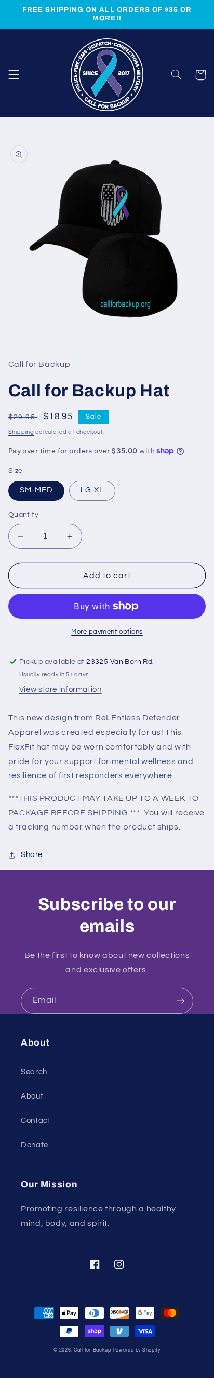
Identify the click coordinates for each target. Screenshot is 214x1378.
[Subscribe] (181, 1000)
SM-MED (36, 490)
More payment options (107, 631)
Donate (34, 1145)
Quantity (23, 514)
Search (34, 1072)
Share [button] (32, 855)
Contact (35, 1121)
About (32, 1096)
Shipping (21, 432)
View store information (60, 689)
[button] (13, 75)
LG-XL (92, 490)
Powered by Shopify (136, 1350)
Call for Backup (92, 1350)
